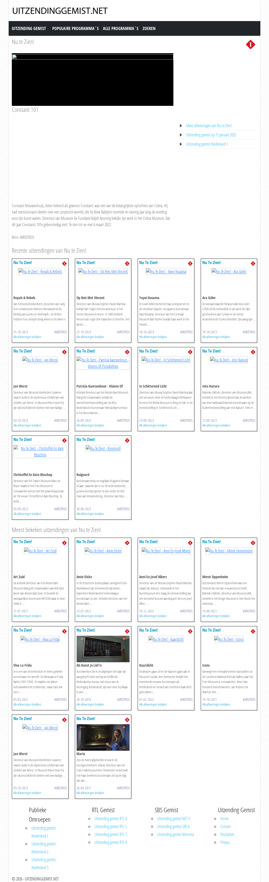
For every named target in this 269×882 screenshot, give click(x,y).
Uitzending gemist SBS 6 (173, 826)
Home (224, 818)
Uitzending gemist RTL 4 (111, 818)
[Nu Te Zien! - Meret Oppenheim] (228, 550)
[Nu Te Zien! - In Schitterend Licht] (166, 360)
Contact (225, 826)
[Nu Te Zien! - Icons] (229, 639)
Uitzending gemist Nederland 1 (207, 144)
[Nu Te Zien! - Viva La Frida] (40, 639)
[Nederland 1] (250, 44)
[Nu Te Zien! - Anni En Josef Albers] (166, 550)
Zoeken (149, 28)
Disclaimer (227, 834)
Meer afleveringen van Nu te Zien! (209, 125)
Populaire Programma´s (75, 28)
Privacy (225, 842)
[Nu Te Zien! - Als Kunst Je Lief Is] (103, 649)
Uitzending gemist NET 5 (173, 818)
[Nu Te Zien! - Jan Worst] (40, 360)
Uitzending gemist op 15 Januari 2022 (211, 135)
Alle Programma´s (120, 28)
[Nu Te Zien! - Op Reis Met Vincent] (103, 271)
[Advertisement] (92, 153)
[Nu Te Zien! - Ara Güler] (228, 271)
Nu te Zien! (23, 41)
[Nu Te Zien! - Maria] (103, 737)
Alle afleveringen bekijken (27, 336)
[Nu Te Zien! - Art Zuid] (40, 550)
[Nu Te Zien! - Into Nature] (229, 360)
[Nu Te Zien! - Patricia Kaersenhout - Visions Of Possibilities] (103, 362)
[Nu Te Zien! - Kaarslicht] (166, 639)
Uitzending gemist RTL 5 (111, 826)
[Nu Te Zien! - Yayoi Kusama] (166, 271)
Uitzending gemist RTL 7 (111, 834)
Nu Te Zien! (22, 262)
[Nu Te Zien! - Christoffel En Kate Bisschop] (40, 451)
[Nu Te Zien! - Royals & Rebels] (40, 271)
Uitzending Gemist (29, 28)
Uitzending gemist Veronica (175, 834)
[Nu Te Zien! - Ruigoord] (103, 448)
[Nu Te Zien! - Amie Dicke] (103, 550)
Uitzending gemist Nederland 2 (44, 848)
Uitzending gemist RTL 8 (111, 842)
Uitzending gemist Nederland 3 (44, 863)
